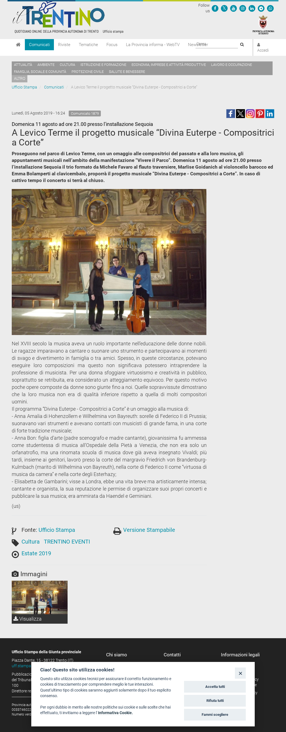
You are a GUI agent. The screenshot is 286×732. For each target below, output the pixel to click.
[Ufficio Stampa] (67, 17)
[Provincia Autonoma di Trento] (263, 24)
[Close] (240, 673)
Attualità (23, 65)
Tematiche (88, 44)
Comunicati (39, 44)
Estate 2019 (36, 553)
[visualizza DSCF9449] (40, 597)
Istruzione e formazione (103, 65)
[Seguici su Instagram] (243, 8)
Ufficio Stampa (24, 87)
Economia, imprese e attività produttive (169, 65)
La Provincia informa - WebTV (153, 44)
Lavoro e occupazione (231, 65)
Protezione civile (88, 72)
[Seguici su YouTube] (233, 8)
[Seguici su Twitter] (224, 8)
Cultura (67, 65)
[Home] (18, 44)
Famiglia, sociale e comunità (40, 72)
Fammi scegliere (215, 714)
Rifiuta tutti (215, 700)
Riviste (64, 44)
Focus (112, 44)
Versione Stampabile (149, 530)
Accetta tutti (215, 687)
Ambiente (45, 65)
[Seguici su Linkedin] (252, 8)
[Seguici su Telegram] (261, 8)
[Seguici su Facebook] (215, 8)
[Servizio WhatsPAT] (270, 8)
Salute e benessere (127, 72)
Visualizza (30, 619)
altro (19, 78)
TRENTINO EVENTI (67, 541)
